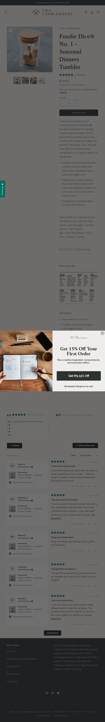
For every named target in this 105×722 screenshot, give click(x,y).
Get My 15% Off (78, 376)
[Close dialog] (102, 333)
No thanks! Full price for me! (78, 386)
